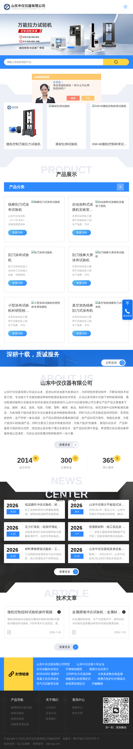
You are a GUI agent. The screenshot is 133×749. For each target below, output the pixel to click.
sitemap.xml (53, 743)
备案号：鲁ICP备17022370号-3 (81, 738)
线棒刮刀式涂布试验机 (18, 206)
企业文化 (51, 713)
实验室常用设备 (20, 724)
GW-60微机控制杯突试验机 (109, 144)
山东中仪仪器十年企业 (90, 664)
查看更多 (64, 444)
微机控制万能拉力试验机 (23, 144)
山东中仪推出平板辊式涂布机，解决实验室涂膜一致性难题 (107, 504)
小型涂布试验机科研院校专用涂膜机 (18, 308)
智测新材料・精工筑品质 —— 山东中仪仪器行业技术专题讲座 (107, 527)
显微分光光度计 (99, 669)
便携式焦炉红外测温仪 (111, 678)
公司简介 (51, 707)
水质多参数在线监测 (110, 673)
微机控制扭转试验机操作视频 (29, 612)
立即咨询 (111, 362)
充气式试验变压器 (48, 683)
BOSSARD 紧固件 (48, 673)
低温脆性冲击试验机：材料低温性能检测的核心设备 (43, 504)
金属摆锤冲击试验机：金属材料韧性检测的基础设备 (96, 612)
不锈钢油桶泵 (74, 669)
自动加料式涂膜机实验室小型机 (82, 207)
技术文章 (77, 713)
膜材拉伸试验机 (66, 144)
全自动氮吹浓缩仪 (48, 669)
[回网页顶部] (127, 303)
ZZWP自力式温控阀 (78, 673)
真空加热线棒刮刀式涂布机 (82, 307)
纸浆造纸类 (17, 718)
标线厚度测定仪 (75, 683)
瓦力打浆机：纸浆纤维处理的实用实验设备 (43, 527)
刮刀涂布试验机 (18, 257)
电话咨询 (127, 316)
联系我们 (51, 718)
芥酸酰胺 (97, 683)
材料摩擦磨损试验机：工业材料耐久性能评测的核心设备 (43, 549)
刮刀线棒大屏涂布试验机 (82, 257)
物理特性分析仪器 (21, 707)
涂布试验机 (17, 713)
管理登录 (38, 743)
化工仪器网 (23, 743)
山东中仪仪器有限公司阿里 (53, 664)
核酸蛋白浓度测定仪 (78, 678)
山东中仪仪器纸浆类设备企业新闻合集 (107, 549)
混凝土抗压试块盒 (48, 678)
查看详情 (17, 232)
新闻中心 (77, 707)
